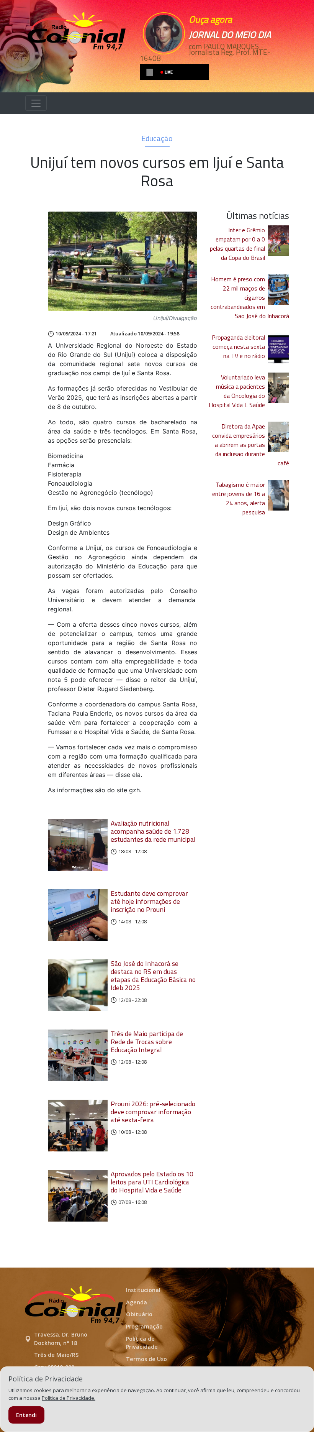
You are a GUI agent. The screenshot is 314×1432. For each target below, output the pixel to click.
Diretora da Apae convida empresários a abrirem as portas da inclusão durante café (250, 445)
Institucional (143, 1290)
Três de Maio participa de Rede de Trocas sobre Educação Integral (147, 1041)
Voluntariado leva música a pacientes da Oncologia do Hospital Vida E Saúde (237, 391)
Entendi (26, 1415)
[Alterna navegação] (36, 103)
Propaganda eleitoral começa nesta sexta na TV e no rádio (238, 346)
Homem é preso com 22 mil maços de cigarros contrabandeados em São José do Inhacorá (250, 297)
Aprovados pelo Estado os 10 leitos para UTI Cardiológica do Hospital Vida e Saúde (152, 1182)
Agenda (136, 1302)
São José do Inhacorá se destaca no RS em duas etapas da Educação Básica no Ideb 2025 (153, 975)
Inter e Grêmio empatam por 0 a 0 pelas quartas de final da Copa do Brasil (237, 243)
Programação (144, 1326)
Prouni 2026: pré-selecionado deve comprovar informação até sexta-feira (153, 1112)
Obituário (139, 1314)
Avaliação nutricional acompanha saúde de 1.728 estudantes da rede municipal (153, 831)
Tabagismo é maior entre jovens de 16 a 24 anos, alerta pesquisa (238, 498)
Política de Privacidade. (68, 1397)
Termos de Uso (146, 1359)
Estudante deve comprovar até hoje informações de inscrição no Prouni (149, 901)
